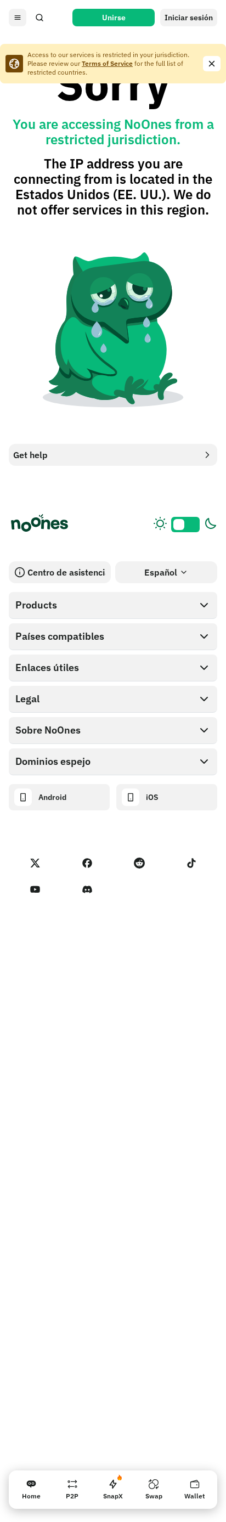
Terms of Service (107, 63)
